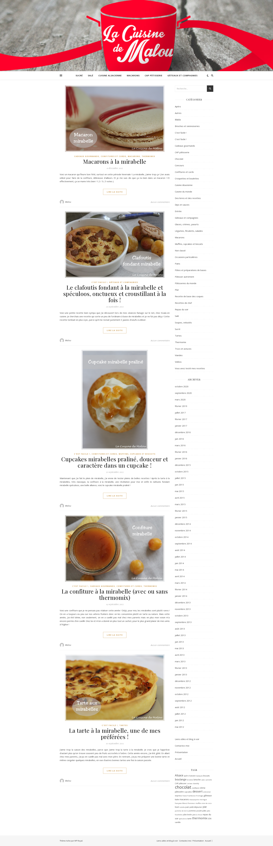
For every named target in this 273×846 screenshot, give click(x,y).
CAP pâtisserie (153, 75)
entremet (207, 792)
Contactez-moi (182, 745)
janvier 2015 (181, 517)
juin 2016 (179, 438)
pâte (204, 810)
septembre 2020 (183, 393)
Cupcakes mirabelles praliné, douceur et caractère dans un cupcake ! (114, 462)
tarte (189, 818)
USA (209, 818)
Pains (177, 263)
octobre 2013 (181, 615)
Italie (177, 799)
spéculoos (183, 819)
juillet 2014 (180, 556)
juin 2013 (179, 641)
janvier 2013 (181, 674)
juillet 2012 (180, 713)
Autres (178, 113)
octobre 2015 (181, 471)
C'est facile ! (99, 282)
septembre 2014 (183, 543)
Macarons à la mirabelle (114, 161)
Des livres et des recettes (188, 198)
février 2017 (181, 419)
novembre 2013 (183, 609)
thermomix (199, 818)
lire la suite (115, 192)
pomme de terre (181, 811)
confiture (195, 788)
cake (203, 780)
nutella (182, 807)
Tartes (123, 725)
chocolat (183, 787)
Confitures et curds (113, 156)
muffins (198, 803)
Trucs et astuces (183, 348)
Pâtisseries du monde (185, 283)
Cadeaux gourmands (86, 156)
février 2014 (181, 589)
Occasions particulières (186, 257)
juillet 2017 (180, 412)
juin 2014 (179, 563)
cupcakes (188, 792)
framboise (191, 796)
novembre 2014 (183, 530)
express (178, 795)
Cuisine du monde (183, 191)
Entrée (178, 211)
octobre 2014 (181, 537)
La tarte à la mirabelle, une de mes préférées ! (115, 733)
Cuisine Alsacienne (110, 75)
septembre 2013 (183, 622)
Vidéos (178, 361)
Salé (90, 75)
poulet (199, 811)
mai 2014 (179, 569)
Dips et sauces (182, 204)
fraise (185, 796)
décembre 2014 (183, 523)
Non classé (180, 250)
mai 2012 (179, 726)
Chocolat (179, 158)
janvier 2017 (181, 425)
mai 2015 (179, 491)
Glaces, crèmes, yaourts (187, 224)
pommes (192, 811)
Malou (68, 202)
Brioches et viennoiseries (187, 126)
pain (187, 807)
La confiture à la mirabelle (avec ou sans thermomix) (115, 594)
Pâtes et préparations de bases (190, 270)
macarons (184, 799)
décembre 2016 (183, 432)
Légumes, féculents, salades (189, 230)
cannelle (208, 780)
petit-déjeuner (196, 807)
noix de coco (207, 803)
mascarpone (194, 799)
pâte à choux (197, 815)
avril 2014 (180, 576)
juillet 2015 (180, 478)
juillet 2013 (180, 635)
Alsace (179, 775)
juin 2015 (179, 484)
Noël (177, 807)
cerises (189, 784)
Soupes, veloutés (183, 322)
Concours (179, 165)
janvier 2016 (181, 458)
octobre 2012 (181, 694)
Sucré (79, 75)
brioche (197, 779)
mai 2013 (179, 648)
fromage (199, 796)
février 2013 (181, 668)
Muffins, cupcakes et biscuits (137, 454)
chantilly (196, 783)
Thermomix (148, 156)
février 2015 (181, 510)
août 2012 (180, 707)
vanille (178, 822)
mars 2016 (180, 445)
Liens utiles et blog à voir (187, 739)
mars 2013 (180, 661)
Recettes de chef (183, 302)
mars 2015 (180, 504)
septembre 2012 (183, 700)
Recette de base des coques (189, 296)
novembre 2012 (183, 687)
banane (192, 776)
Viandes (179, 355)
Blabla (178, 119)
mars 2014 (180, 582)
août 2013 (180, 628)
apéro (186, 776)
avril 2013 (180, 654)
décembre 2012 (183, 681)
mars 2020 (180, 399)
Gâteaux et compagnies (182, 75)
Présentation (181, 752)
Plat (177, 289)
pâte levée (187, 814)
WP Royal (78, 840)
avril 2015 (180, 497)
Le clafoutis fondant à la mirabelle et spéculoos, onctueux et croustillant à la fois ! (114, 294)
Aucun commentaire (160, 202)
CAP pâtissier (180, 783)
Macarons (133, 75)
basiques (199, 776)
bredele (190, 780)
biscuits (206, 775)
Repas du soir (181, 309)
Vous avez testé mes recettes (190, 368)
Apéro (178, 106)
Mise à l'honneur (188, 803)
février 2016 (181, 451)
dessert (198, 791)
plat (205, 806)
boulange (180, 779)
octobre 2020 (181, 386)
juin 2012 (179, 720)
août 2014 (180, 550)
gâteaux (208, 795)
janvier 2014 (181, 596)
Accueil (178, 758)
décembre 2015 (183, 465)
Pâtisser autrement (184, 276)
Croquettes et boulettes (187, 178)
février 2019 (181, 406)
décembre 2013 (183, 602)
